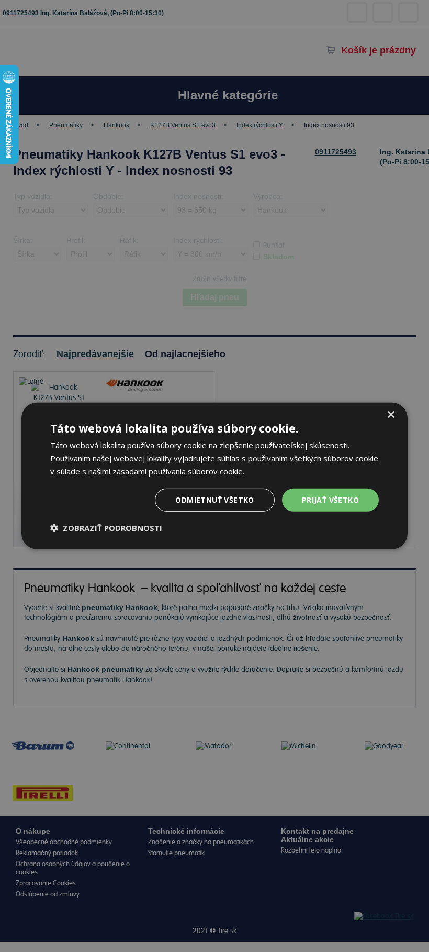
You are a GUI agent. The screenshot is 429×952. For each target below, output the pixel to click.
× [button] (390, 415)
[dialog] (214, 476)
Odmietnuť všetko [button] (214, 499)
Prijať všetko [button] (330, 499)
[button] (106, 528)
